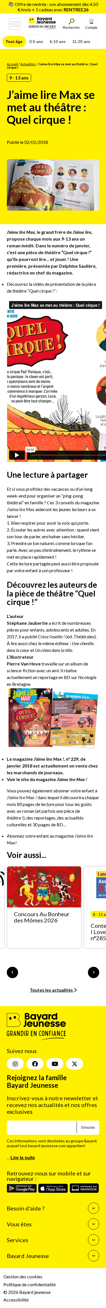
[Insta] (15, 1063)
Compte (91, 28)
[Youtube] (54, 1063)
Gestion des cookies (22, 1276)
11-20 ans (81, 41)
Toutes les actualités (52, 990)
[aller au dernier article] (12, 972)
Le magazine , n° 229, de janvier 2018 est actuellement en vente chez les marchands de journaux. (52, 765)
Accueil (12, 64)
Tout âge (14, 41)
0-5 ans (36, 41)
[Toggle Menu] (14, 24)
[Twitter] (74, 1063)
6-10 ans (58, 41)
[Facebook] (35, 1063)
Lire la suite (22, 1157)
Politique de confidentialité (29, 1284)
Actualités (28, 64)
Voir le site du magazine (47, 779)
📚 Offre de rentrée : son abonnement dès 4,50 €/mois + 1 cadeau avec (53, 6)
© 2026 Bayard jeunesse (27, 1292)
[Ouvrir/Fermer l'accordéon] (93, 1208)
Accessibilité (16, 1299)
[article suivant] (93, 972)
